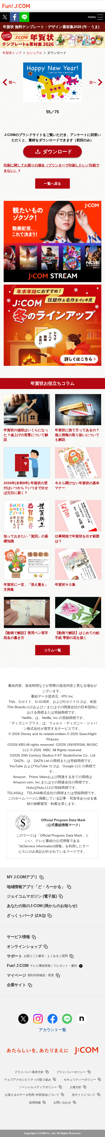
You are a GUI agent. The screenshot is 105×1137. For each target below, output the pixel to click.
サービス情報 (18, 936)
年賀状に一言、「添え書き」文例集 (26, 587)
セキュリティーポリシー (80, 1079)
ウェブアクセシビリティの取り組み (27, 1079)
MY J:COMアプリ (22, 877)
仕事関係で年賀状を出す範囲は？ (77, 538)
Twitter (5, 17)
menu (92, 17)
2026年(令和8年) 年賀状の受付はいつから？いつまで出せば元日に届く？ (26, 487)
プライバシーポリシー (71, 1072)
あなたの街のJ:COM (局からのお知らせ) (42, 905)
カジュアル (34, 53)
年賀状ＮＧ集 (65, 584)
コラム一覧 (52, 650)
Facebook (15, 17)
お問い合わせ (62, 1102)
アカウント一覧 (52, 1029)
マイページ (30, 975)
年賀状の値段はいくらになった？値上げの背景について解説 (26, 434)
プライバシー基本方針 (29, 1072)
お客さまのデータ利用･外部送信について (32, 1094)
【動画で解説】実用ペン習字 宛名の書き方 (26, 635)
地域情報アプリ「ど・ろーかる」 (36, 886)
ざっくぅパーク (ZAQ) (26, 915)
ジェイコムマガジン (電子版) (32, 896)
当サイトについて (83, 1094)
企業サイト (16, 985)
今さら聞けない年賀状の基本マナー (77, 485)
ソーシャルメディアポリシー (38, 1087)
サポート (37, 956)
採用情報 (35, 1102)
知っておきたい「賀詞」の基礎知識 (26, 538)
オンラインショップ (24, 946)
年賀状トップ (11, 53)
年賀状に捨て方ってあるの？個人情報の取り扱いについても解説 (77, 434)
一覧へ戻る (52, 183)
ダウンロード (57, 151)
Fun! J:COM (42, 965)
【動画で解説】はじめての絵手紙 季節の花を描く (77, 635)
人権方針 (75, 1087)
